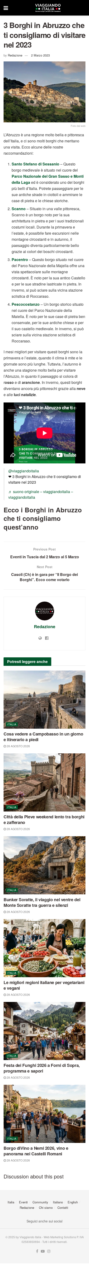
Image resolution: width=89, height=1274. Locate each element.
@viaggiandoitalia (23, 471)
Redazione (15, 55)
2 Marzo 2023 (40, 55)
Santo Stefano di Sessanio (35, 164)
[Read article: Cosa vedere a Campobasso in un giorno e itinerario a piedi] (44, 700)
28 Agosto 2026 (18, 746)
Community (40, 1202)
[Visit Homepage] (48, 7)
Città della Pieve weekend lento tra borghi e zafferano (44, 819)
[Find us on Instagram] (49, 1251)
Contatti (62, 1207)
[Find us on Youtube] (43, 1251)
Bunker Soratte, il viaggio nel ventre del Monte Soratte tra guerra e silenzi (42, 902)
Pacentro (20, 259)
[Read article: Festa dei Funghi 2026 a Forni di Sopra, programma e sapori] (44, 1031)
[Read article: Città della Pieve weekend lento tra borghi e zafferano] (44, 782)
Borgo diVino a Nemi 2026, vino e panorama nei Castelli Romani (36, 1151)
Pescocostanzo (26, 304)
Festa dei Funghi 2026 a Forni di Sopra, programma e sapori (42, 1068)
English (73, 1202)
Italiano (58, 1202)
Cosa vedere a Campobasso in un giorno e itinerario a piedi (43, 737)
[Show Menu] (6, 8)
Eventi (23, 1202)
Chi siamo (46, 1207)
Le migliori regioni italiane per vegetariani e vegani (44, 985)
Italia (11, 724)
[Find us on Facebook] (37, 1251)
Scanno (19, 208)
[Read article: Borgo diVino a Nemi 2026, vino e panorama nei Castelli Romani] (44, 1114)
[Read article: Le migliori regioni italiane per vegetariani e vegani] (44, 948)
